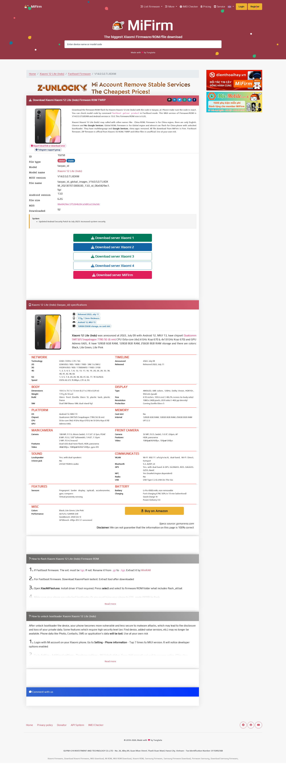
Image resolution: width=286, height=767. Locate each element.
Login (241, 6)
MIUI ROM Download (122, 759)
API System (77, 725)
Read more (110, 603)
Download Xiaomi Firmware (76, 759)
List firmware (151, 6)
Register (255, 6)
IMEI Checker (190, 6)
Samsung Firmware (153, 759)
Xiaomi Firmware (55, 759)
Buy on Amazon (156, 511)
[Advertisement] (152, 143)
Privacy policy (45, 725)
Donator (62, 725)
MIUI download (97, 759)
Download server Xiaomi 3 (114, 256)
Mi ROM (108, 759)
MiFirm (36, 6)
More (171, 6)
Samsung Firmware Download (177, 759)
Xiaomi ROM (138, 759)
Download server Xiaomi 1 (114, 238)
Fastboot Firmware (79, 73)
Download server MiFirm (114, 275)
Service (220, 6)
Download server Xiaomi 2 (114, 247)
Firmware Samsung (200, 759)
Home (32, 73)
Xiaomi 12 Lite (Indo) (52, 73)
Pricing (206, 6)
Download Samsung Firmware (224, 759)
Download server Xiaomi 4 (114, 265)
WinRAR (146, 570)
